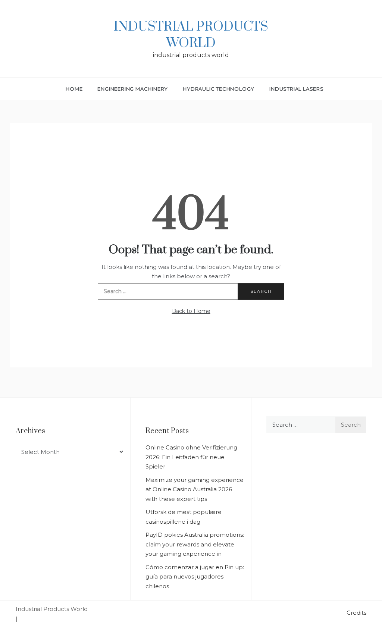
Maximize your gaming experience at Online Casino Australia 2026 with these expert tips (194, 489)
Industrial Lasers (296, 89)
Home (74, 89)
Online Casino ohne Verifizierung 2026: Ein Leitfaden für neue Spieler (191, 457)
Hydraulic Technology (218, 89)
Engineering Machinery (132, 89)
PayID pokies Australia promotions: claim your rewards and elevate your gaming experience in (194, 544)
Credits (356, 612)
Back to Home (191, 311)
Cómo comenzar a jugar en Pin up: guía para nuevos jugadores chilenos (194, 577)
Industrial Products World (191, 35)
